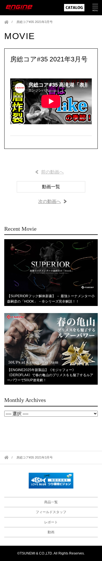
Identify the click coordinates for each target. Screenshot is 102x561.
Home (6, 22)
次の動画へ (49, 201)
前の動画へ (52, 172)
